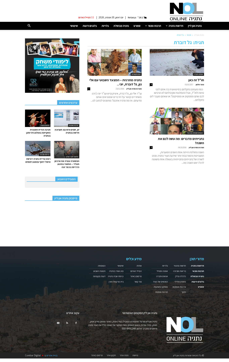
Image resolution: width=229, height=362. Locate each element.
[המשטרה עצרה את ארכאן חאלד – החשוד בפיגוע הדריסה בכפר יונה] (66, 149)
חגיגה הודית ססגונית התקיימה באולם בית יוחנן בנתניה (38, 132)
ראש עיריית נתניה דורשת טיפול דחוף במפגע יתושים (37, 160)
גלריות (105, 26)
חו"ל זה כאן (196, 80)
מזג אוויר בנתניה (116, 271)
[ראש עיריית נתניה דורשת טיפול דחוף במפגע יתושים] (37, 148)
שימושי (74, 26)
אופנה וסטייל (162, 271)
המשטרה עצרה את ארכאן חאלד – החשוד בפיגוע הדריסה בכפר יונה (66, 164)
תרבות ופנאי (154, 26)
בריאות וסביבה (44, 154)
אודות (139, 265)
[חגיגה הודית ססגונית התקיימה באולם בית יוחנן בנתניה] (37, 118)
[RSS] (67, 323)
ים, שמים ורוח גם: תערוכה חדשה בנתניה (67, 131)
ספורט (137, 26)
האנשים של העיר (160, 281)
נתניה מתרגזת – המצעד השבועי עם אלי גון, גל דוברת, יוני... (115, 82)
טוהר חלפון (200, 84)
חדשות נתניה (176, 26)
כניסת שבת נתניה (116, 276)
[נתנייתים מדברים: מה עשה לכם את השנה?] (177, 121)
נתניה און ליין (195, 26)
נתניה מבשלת (121, 26)
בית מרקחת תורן (116, 281)
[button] (29, 26)
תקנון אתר (111, 355)
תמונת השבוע (99, 271)
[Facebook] (76, 323)
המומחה (101, 265)
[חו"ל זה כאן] (177, 62)
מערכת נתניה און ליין (134, 89)
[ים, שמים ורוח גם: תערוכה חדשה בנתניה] (66, 118)
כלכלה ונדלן (180, 276)
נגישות (135, 355)
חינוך (184, 292)
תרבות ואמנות (73, 125)
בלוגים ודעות (90, 26)
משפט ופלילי (180, 281)
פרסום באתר (136, 276)
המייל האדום (136, 271)
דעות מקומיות (136, 74)
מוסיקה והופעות (161, 286)
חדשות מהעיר (44, 125)
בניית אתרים (52, 355)
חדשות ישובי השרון (72, 157)
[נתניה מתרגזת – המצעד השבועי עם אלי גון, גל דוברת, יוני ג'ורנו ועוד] (114, 62)
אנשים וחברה (198, 74)
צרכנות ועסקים (179, 286)
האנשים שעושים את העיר (195, 133)
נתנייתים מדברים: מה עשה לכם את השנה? (181, 141)
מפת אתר (124, 355)
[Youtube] (58, 323)
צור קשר (138, 281)
